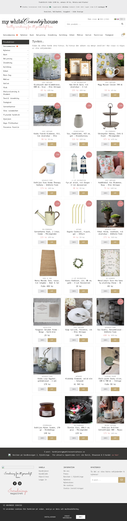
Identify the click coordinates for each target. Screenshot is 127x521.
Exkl (107, 19)
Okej (80, 517)
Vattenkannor (9, 107)
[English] (118, 19)
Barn (32, 35)
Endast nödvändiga (67, 517)
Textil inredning (11, 98)
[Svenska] (115, 19)
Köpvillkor (44, 477)
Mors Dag (7, 75)
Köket (72, 35)
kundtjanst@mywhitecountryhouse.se (68, 452)
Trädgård (109, 35)
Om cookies (68, 485)
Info (42, 95)
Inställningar (50, 517)
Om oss (66, 471)
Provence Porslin (11, 127)
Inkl (101, 19)
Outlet (88, 35)
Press (66, 474)
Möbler (80, 35)
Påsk (5, 87)
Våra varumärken (10, 111)
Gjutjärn (7, 119)
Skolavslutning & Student (11, 93)
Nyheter (23, 35)
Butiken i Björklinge (73, 477)
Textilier (98, 35)
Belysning (40, 35)
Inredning (52, 35)
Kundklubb (43, 474)
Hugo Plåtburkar (10, 123)
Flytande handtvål (11, 115)
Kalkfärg (63, 35)
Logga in (43, 480)
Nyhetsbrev (68, 482)
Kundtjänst (44, 471)
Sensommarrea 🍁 (10, 35)
